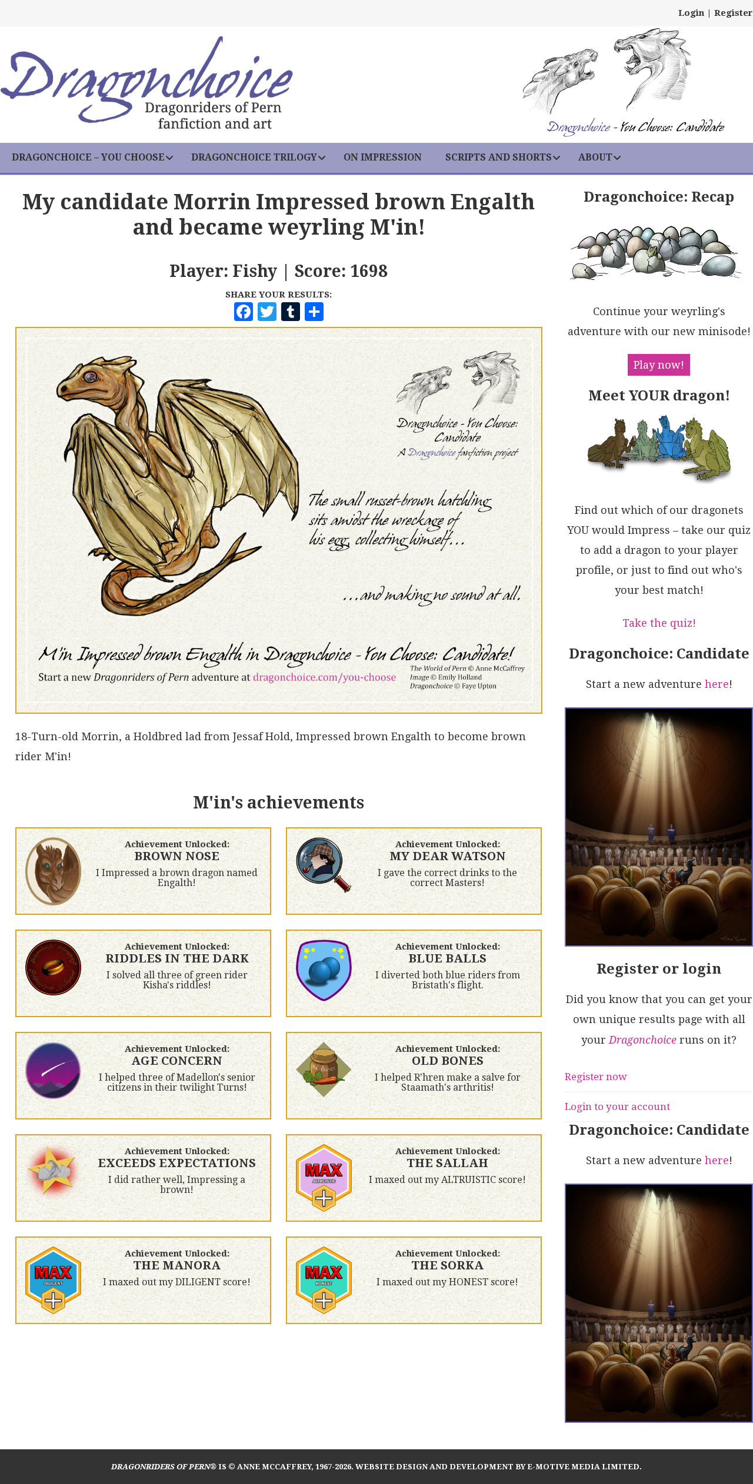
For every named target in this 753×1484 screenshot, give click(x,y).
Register (733, 13)
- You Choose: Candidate (635, 128)
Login (691, 13)
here (717, 684)
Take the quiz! (659, 623)
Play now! (659, 365)
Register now (596, 1076)
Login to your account (617, 1106)
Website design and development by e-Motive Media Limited (497, 1466)
